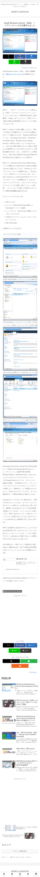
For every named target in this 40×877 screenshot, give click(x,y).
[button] (25, 62)
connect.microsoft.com (12, 569)
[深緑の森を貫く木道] (9, 562)
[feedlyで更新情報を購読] (28, 661)
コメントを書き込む (20, 851)
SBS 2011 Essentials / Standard (13, 591)
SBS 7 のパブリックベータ (15, 74)
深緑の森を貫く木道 (21, 559)
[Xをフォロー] (11, 661)
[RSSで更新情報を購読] (20, 666)
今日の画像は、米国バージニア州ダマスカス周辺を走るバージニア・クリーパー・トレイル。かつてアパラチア (26, 563)
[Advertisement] (20, 617)
